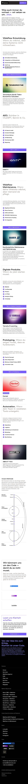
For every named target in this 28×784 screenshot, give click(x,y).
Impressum (4, 776)
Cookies (3, 774)
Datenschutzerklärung (6, 773)
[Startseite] (5, 2)
